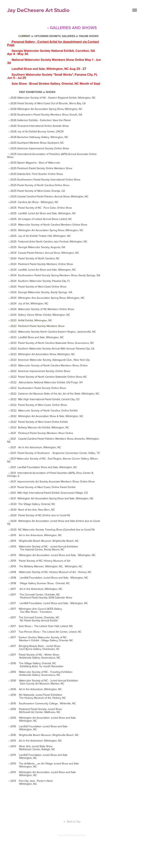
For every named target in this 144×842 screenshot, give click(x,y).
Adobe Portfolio (78, 835)
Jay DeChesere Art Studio (38, 10)
